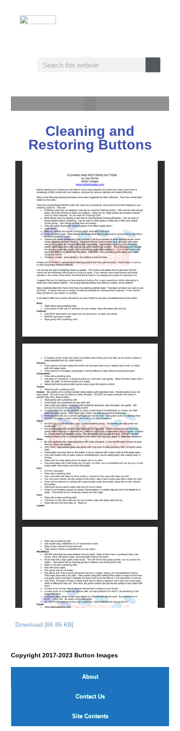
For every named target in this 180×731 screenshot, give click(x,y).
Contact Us (90, 696)
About (90, 677)
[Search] (152, 64)
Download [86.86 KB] (44, 624)
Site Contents (90, 716)
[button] (90, 103)
